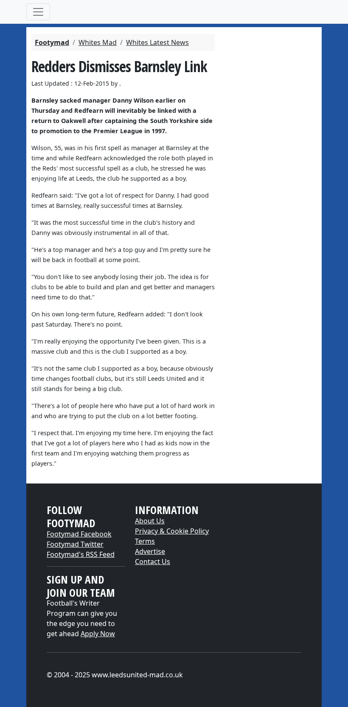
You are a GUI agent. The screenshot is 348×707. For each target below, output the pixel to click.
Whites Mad (98, 42)
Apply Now (98, 633)
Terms (145, 541)
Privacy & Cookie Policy (172, 531)
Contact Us (152, 561)
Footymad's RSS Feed (81, 554)
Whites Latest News (157, 42)
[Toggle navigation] (38, 11)
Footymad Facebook (79, 534)
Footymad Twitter (75, 544)
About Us (150, 520)
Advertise (150, 551)
